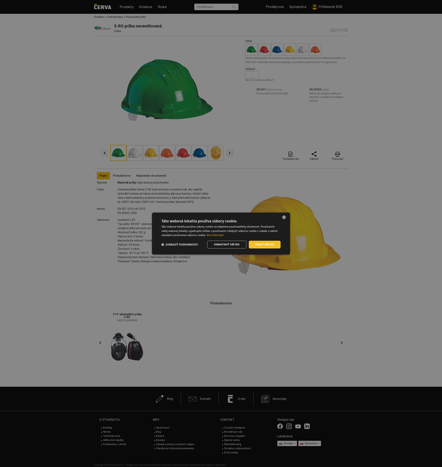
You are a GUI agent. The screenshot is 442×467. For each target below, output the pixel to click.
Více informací (215, 235)
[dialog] (221, 233)
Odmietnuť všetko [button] (226, 244)
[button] (179, 244)
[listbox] (284, 217)
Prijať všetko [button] (264, 244)
